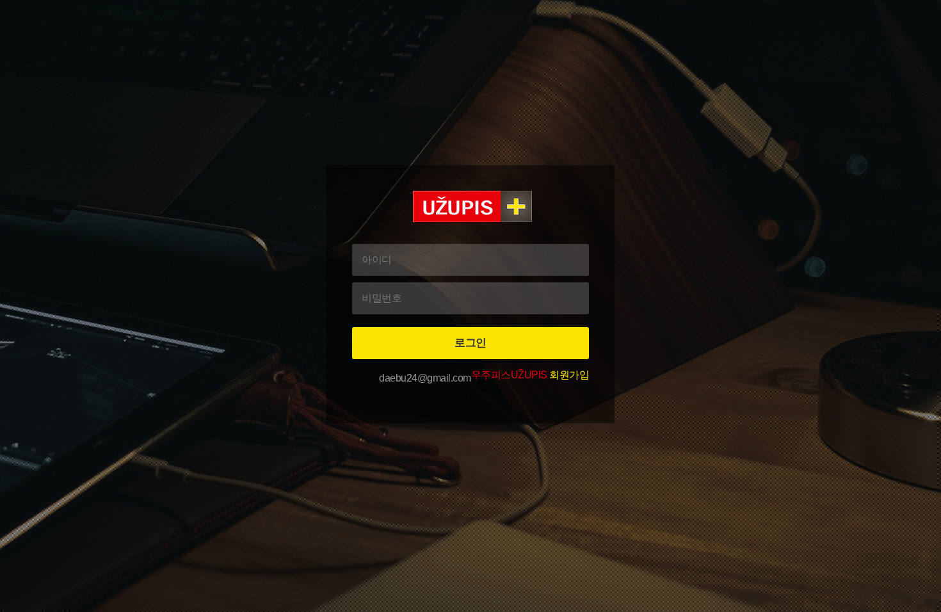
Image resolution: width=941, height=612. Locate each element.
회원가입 (530, 374)
